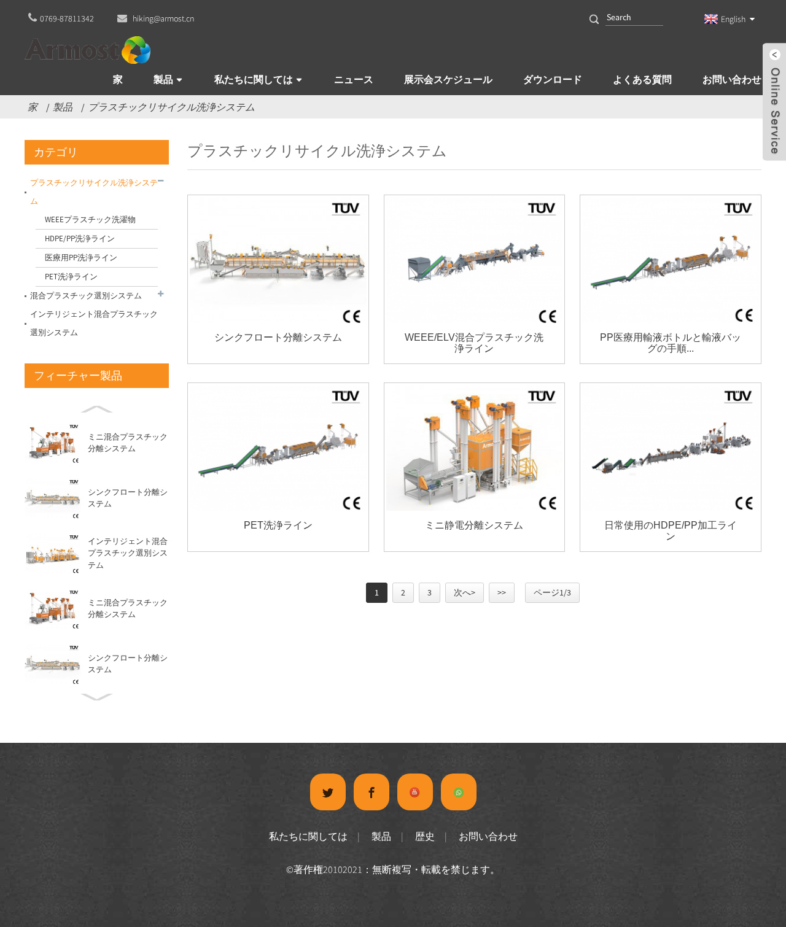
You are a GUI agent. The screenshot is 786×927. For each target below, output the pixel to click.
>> (501, 592)
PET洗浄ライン (71, 276)
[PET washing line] (278, 448)
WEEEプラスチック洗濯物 (90, 219)
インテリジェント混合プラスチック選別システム (94, 323)
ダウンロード (552, 79)
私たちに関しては (253, 79)
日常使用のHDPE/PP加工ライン (670, 530)
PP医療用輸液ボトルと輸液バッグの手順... (670, 343)
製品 (163, 79)
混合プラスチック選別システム (86, 295)
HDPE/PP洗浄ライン (80, 238)
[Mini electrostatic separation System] (474, 448)
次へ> (464, 592)
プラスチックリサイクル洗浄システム (171, 107)
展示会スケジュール (448, 79)
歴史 (425, 836)
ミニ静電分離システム (474, 525)
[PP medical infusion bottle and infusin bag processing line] (670, 260)
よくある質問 (642, 79)
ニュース (353, 79)
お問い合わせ (731, 79)
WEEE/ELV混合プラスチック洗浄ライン (474, 343)
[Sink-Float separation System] (278, 260)
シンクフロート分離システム (278, 337)
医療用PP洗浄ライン (81, 257)
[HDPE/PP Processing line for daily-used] (670, 448)
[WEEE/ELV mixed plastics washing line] (474, 260)
